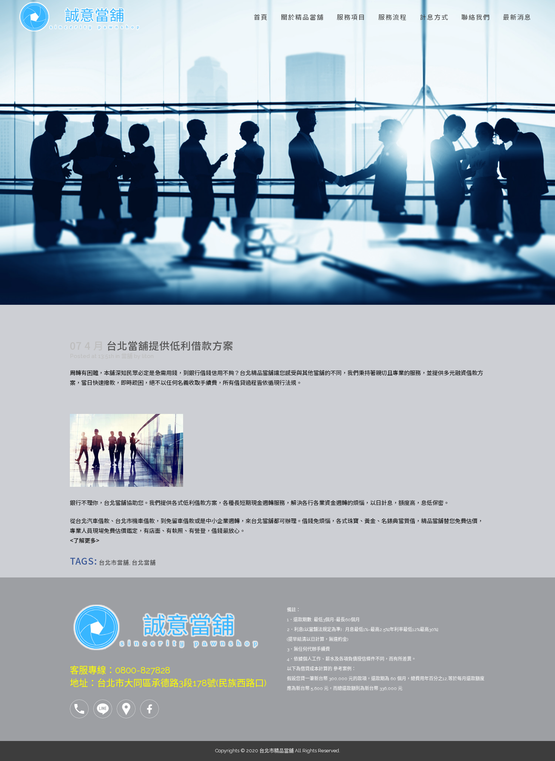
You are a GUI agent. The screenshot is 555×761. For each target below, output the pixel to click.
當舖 (127, 356)
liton (148, 356)
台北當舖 (144, 562)
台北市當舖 (114, 562)
